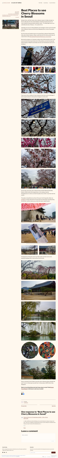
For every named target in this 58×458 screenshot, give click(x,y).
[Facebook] (2, 452)
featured (14, 15)
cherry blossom (10, 15)
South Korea (4, 16)
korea (17, 15)
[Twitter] (4, 452)
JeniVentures (26, 402)
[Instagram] (6, 452)
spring (7, 16)
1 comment (17, 17)
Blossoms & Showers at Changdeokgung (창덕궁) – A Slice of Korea (36, 417)
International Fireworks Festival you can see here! (40, 36)
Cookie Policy (17, 456)
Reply (25, 427)
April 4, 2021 (26, 418)
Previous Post (23, 406)
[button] (29, 142)
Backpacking (6, 15)
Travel (10, 16)
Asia (3, 15)
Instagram (23, 199)
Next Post (54, 406)
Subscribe (53, 452)
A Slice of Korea (16, 2)
